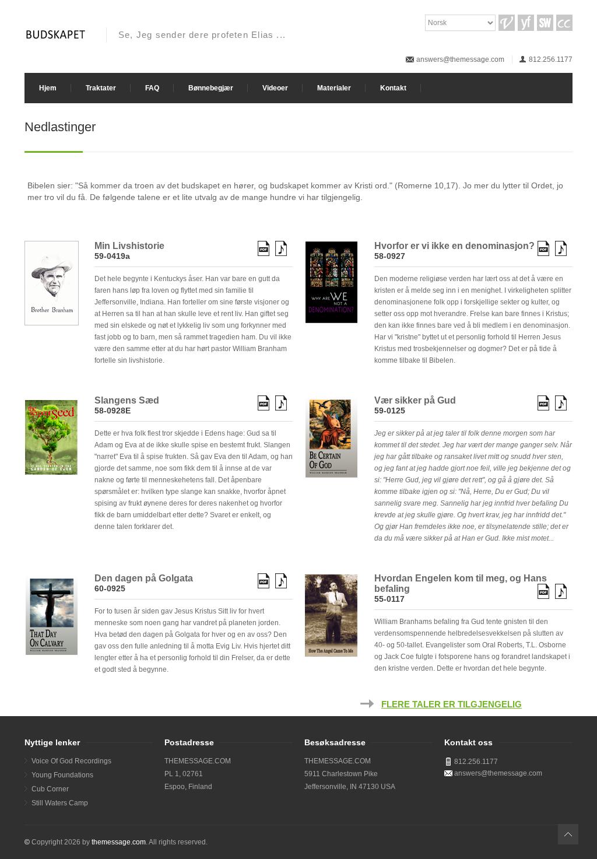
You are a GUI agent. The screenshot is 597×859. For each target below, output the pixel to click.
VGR (506, 23)
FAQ (152, 88)
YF (526, 23)
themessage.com (119, 842)
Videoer (275, 88)
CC (564, 23)
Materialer (334, 88)
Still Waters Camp (59, 803)
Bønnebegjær (210, 88)
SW (545, 23)
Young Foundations (62, 775)
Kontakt (393, 88)
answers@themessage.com (460, 59)
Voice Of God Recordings (71, 761)
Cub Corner (50, 789)
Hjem (48, 88)
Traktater (101, 88)
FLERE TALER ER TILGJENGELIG (451, 704)
